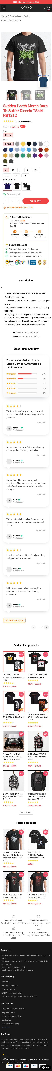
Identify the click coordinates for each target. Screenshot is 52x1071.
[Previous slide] (5, 56)
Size (5, 166)
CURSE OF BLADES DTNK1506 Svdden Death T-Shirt (13, 717)
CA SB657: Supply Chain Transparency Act (19, 997)
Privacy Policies (8, 989)
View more (26, 812)
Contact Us (6, 1020)
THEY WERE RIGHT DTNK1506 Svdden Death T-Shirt (13, 677)
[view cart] (48, 8)
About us (5, 982)
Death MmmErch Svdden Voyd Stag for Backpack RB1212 (13, 796)
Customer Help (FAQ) (10, 1024)
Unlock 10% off (5, 1059)
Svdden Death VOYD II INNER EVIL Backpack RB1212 (37, 756)
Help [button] (47, 1068)
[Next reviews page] (46, 627)
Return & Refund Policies (12, 1016)
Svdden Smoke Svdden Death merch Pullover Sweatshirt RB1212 (37, 796)
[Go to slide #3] (39, 95)
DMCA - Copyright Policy (12, 993)
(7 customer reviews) (23, 121)
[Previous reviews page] (33, 627)
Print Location (9, 180)
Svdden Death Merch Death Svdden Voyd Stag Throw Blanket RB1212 (13, 756)
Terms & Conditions (10, 985)
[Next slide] (47, 56)
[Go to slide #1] (12, 95)
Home (4, 16)
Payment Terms (8, 1012)
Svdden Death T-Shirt (11, 20)
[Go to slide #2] (26, 95)
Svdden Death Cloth (19, 16)
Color (5, 139)
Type (5, 131)
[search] (44, 8)
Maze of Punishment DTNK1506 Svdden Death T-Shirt (38, 717)
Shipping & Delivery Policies (13, 1009)
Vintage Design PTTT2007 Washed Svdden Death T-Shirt (36, 855)
